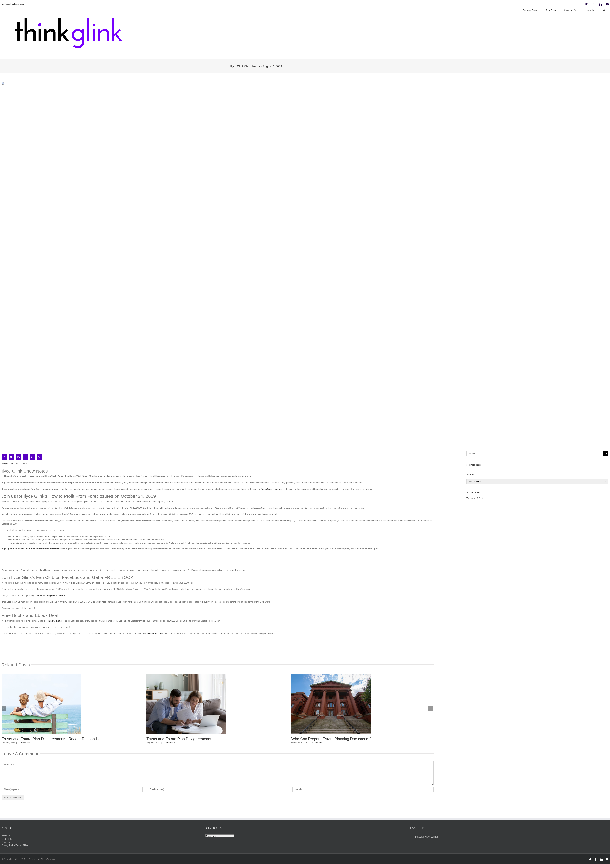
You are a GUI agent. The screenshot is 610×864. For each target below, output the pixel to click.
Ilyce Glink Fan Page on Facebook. (48, 595)
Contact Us (7, 839)
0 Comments (24, 742)
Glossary (6, 842)
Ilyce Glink (8, 464)
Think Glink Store (55, 621)
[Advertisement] (217, 560)
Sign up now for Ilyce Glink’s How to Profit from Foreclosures (32, 548)
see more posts (473, 465)
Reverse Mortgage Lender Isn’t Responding (327, 739)
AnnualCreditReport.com (272, 489)
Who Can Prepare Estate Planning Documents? (186, 739)
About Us (6, 836)
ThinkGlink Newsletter (425, 837)
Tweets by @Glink (474, 498)
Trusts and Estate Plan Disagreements (34, 739)
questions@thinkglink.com (12, 4)
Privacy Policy (8, 845)
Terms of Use (22, 845)
